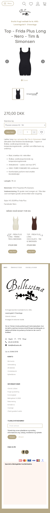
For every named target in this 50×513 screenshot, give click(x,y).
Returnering (12, 401)
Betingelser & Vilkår (14, 398)
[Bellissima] (25, 12)
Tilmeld (12, 437)
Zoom (25, 80)
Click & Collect (12, 388)
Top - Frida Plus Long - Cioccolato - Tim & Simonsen (34, 237)
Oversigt (10, 408)
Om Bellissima (31, 267)
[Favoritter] (31, 3)
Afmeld (20, 437)
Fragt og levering (13, 392)
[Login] (38, 3)
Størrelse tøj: (9, 121)
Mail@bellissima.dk (14, 345)
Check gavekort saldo (15, 411)
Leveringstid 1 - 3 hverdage (25, 25)
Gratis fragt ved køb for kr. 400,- (25, 22)
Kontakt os (11, 405)
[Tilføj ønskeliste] (42, 132)
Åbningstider (16, 267)
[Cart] (44, 3)
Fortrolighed (12, 395)
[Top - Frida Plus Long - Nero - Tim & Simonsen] (25, 61)
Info (5, 267)
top (15, 139)
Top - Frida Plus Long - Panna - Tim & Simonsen (15, 236)
